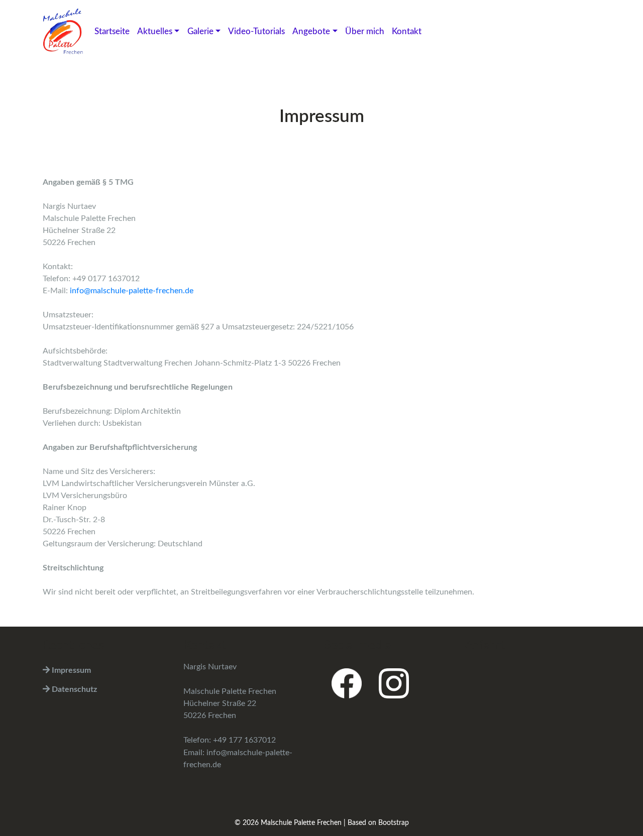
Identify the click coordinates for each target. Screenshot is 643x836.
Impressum (70, 670)
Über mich (364, 31)
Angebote (311, 31)
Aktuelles (154, 31)
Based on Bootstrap (378, 822)
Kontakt (406, 31)
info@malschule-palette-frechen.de (131, 291)
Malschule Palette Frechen (301, 822)
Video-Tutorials (256, 31)
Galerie (200, 31)
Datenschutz (73, 689)
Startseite (112, 31)
